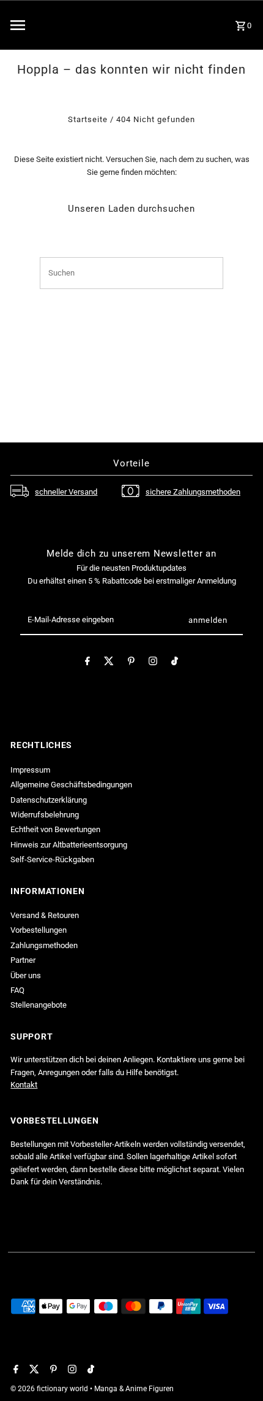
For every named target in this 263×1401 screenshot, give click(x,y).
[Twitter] (109, 663)
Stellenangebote (38, 1004)
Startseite (88, 119)
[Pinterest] (131, 663)
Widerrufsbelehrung (44, 814)
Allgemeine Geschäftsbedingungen (71, 784)
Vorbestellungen (38, 930)
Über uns (25, 975)
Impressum (30, 769)
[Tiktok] (174, 663)
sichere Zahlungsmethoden (193, 491)
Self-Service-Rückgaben (52, 859)
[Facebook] (87, 663)
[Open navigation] (49, 25)
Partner (22, 960)
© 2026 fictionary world (50, 1388)
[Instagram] (153, 663)
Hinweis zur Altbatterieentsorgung (68, 844)
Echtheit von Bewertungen (55, 829)
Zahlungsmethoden (44, 945)
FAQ (17, 990)
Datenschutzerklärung (48, 800)
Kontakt (23, 1084)
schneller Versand (66, 491)
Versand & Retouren (44, 915)
